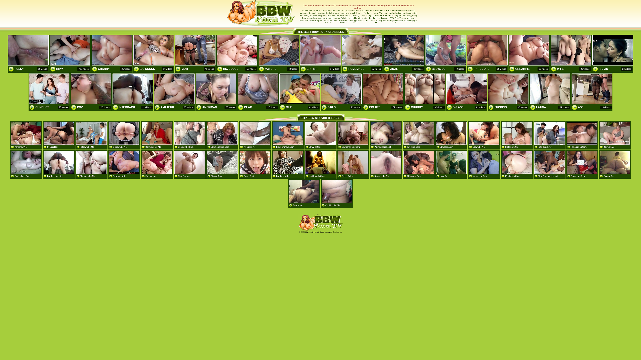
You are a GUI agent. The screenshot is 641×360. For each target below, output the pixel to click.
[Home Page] (261, 26)
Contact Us (337, 232)
